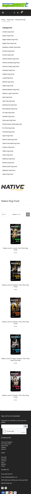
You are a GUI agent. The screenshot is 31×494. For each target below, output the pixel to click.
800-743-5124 (8, 474)
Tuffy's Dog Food (7, 151)
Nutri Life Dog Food (8, 101)
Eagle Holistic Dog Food (10, 39)
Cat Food (3, 460)
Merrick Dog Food (8, 82)
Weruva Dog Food (8, 162)
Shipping (3, 447)
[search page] (14, 13)
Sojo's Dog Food (7, 136)
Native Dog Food (7, 86)
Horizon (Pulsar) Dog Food (10, 62)
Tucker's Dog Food (8, 147)
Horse (2, 462)
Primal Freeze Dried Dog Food (12, 124)
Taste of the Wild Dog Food (11, 143)
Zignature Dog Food (8, 170)
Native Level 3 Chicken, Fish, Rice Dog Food (15, 322)
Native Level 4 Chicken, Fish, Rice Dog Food (15, 396)
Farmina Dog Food (8, 51)
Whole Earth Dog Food (9, 166)
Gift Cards (4, 457)
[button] (17, 12)
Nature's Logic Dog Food (10, 93)
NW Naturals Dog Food (9, 109)
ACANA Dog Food (8, 32)
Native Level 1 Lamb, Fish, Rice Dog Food (15, 249)
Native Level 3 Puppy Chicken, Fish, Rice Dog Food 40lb (15, 359)
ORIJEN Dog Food (8, 116)
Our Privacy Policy (6, 443)
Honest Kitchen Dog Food (10, 59)
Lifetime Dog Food (8, 74)
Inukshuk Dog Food (8, 70)
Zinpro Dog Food (7, 174)
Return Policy (4, 445)
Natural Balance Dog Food (10, 89)
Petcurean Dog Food (9, 120)
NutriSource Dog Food (9, 105)
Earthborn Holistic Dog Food (11, 47)
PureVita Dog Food (8, 132)
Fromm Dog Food (8, 55)
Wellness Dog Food (8, 159)
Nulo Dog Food (7, 97)
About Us (3, 449)
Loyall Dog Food (7, 78)
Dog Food (3, 459)
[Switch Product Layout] (28, 214)
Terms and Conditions (6, 442)
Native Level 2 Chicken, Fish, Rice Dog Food (15, 286)
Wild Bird (3, 464)
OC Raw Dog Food (8, 112)
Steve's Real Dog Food (9, 139)
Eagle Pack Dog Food (9, 43)
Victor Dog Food (7, 155)
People (3, 466)
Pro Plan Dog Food (8, 128)
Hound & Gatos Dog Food (10, 66)
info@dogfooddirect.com (11, 477)
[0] (21, 12)
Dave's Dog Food (7, 36)
